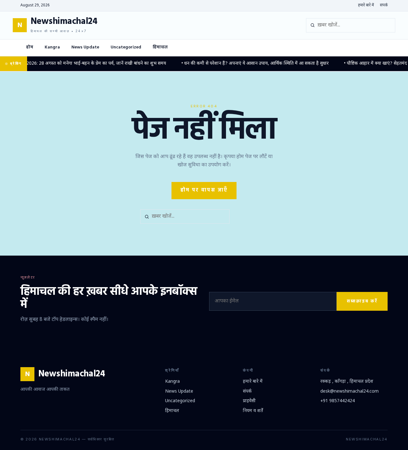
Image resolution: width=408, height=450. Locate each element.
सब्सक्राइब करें (362, 301)
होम (29, 47)
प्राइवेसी (249, 401)
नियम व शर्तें (253, 411)
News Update (85, 47)
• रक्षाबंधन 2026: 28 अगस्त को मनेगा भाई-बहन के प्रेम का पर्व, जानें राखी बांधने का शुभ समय (82, 64)
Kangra (52, 47)
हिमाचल (160, 47)
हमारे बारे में (366, 5)
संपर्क (384, 5)
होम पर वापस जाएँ (204, 190)
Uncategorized (126, 47)
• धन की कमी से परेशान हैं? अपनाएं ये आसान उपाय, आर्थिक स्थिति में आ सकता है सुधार (249, 64)
